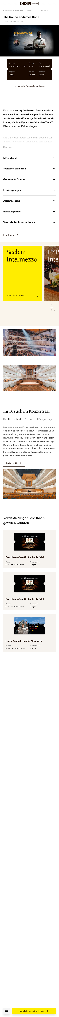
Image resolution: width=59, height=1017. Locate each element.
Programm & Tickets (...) (24, 11)
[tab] (12, 419)
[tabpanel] (29, 462)
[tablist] (29, 419)
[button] (6, 1011)
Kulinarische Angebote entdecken (29, 86)
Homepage (7, 11)
